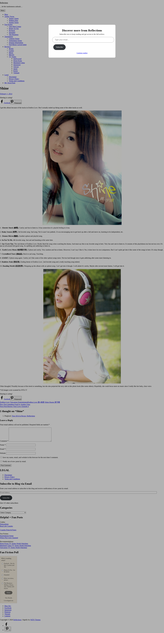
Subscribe (59, 47)
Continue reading (82, 53)
